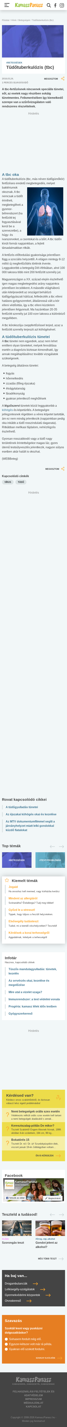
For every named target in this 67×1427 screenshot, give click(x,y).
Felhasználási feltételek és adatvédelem (33, 1393)
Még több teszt (47, 1258)
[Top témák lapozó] (33, 846)
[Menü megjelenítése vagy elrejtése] (7, 5)
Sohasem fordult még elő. (25, 1339)
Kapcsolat (33, 1406)
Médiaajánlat (33, 1402)
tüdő (21, 482)
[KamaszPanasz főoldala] (29, 5)
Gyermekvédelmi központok (23, 1295)
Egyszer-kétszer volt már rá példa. (30, 1344)
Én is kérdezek (45, 1155)
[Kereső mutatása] (49, 5)
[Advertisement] (33, 645)
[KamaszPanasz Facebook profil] (33, 1189)
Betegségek (24, 20)
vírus (7, 482)
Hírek (13, 20)
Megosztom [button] (51, 79)
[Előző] (51, 846)
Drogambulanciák (16, 1283)
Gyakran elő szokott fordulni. (27, 1349)
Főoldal (5, 20)
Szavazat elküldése (45, 1358)
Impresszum (33, 1399)
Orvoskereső (13, 1300)
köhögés (7, 410)
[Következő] (60, 846)
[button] (55, 5)
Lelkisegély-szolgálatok (20, 1289)
